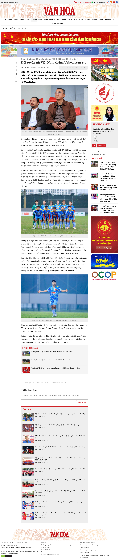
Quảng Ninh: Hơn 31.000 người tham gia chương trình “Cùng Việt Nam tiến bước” (60, 481)
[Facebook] (16, 59)
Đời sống (64, 19)
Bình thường (99, 139)
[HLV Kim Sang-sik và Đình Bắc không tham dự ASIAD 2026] (94, 187)
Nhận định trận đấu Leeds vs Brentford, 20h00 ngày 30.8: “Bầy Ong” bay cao (108, 197)
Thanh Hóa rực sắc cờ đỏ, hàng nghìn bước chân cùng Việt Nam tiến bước (60, 469)
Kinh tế (70, 19)
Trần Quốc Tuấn (42, 383)
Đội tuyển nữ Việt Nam (59, 383)
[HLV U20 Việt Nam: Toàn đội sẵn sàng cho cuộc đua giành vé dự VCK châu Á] (28, 439)
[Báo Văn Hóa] (59, 534)
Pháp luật (94, 19)
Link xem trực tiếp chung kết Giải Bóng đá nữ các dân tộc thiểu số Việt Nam (108, 165)
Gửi (94, 145)
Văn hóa (16, 19)
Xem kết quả (101, 145)
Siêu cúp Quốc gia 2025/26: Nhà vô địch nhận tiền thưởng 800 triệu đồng (60, 447)
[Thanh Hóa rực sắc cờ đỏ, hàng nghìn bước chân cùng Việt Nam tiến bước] (28, 472)
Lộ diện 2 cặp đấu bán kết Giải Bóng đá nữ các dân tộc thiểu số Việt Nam (108, 177)
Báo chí (22, 19)
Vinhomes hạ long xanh (98, 154)
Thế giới (53, 23)
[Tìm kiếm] (64, 23)
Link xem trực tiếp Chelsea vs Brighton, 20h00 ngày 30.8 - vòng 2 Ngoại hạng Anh (59, 503)
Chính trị (10, 19)
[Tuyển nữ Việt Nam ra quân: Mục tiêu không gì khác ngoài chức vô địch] (26, 370)
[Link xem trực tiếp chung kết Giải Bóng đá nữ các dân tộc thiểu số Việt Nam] (94, 164)
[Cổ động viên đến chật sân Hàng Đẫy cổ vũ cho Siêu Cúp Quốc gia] (28, 428)
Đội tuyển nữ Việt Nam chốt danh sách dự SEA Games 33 (50, 360)
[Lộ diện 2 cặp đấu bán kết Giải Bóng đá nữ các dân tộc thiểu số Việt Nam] (94, 175)
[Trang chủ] (5, 20)
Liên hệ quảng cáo (99, 2)
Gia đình (46, 19)
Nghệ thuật (52, 19)
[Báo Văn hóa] (59, 11)
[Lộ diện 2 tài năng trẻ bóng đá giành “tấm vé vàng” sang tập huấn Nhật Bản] (28, 417)
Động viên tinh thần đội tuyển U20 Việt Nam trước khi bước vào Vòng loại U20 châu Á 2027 (60, 459)
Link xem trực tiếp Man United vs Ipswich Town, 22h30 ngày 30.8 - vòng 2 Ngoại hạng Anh (60, 514)
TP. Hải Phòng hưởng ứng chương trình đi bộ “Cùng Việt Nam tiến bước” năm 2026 (60, 492)
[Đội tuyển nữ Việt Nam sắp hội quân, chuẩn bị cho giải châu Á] (26, 353)
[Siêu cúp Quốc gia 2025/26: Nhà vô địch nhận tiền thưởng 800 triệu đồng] (28, 450)
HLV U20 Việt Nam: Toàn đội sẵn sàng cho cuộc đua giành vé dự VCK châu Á (60, 437)
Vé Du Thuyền (96, 151)
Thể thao (34, 19)
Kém (96, 141)
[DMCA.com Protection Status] (6, 555)
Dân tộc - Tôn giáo (78, 19)
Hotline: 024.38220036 (83, 2)
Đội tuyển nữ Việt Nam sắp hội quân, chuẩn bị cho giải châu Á (52, 351)
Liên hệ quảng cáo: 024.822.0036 (51, 554)
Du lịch (40, 19)
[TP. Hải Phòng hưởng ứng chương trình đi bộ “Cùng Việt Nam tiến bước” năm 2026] (28, 494)
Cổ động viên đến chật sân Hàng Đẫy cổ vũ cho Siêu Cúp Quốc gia (57, 425)
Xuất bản (27, 19)
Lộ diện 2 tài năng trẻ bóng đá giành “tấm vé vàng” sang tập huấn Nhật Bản (60, 414)
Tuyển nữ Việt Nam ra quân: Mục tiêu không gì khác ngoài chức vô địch (55, 368)
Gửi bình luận (82, 402)
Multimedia (60, 23)
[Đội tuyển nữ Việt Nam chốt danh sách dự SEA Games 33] (26, 361)
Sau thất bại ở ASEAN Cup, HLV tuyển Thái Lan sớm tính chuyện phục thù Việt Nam (108, 209)
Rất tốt (97, 137)
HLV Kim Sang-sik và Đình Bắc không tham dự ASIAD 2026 (108, 187)
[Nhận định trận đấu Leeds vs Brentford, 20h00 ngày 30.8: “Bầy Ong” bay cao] (94, 196)
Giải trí (58, 19)
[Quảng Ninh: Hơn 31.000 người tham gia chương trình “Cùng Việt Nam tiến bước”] (28, 483)
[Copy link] (16, 70)
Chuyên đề (87, 19)
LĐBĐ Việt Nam (29, 383)
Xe (113, 19)
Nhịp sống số (108, 19)
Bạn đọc (101, 19)
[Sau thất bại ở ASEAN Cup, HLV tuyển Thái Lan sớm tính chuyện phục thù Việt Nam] (94, 208)
